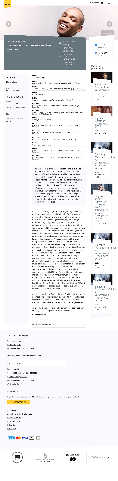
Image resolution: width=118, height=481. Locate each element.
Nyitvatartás (14, 384)
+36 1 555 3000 (15, 341)
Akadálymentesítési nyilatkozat (19, 414)
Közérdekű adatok (14, 418)
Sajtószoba (11, 429)
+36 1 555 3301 (31, 373)
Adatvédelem (12, 410)
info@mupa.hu (15, 345)
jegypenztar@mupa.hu (18, 377)
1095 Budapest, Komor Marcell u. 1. (23, 348)
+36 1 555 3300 (15, 373)
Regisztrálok (20, 402)
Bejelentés (11, 425)
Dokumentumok (13, 421)
